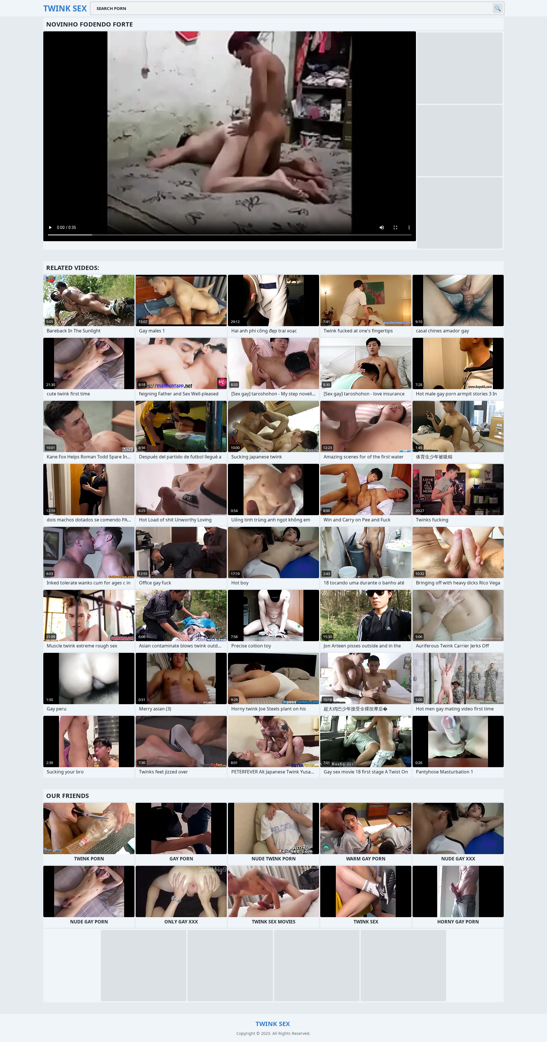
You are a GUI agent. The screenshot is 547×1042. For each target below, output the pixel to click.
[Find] (498, 8)
